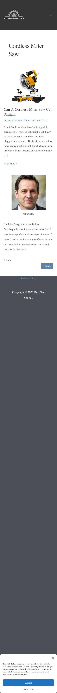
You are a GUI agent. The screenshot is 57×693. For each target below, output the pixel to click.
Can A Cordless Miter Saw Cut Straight (27, 112)
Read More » (10, 164)
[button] (52, 658)
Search (7, 260)
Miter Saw (29, 120)
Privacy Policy (29, 689)
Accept (28, 682)
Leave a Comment (13, 120)
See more (21, 249)
